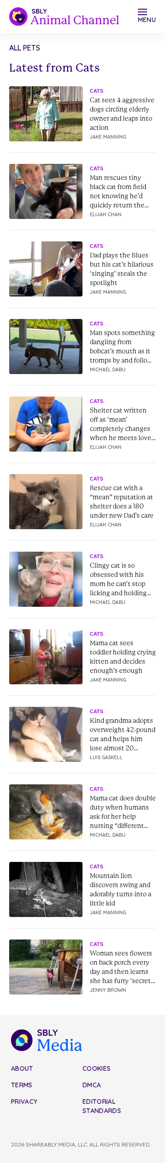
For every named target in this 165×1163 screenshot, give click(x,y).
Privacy (24, 1101)
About (22, 1068)
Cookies (96, 1068)
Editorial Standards (101, 1106)
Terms (22, 1085)
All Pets (24, 47)
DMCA (91, 1085)
